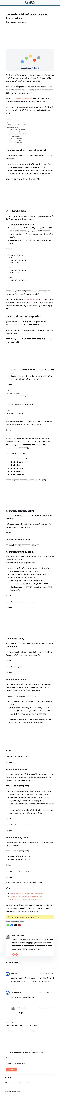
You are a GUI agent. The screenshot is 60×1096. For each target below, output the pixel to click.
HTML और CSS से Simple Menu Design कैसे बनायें (26, 900)
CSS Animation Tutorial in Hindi (18, 125)
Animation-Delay (15, 136)
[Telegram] (3, 1077)
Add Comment (11, 1037)
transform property (32, 299)
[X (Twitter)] (10, 1077)
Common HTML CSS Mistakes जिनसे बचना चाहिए (26, 896)
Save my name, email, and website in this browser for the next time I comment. (26, 1052)
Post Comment (11, 1069)
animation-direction (16, 138)
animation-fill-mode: (16, 140)
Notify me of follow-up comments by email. (19, 1058)
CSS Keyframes (13, 127)
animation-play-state (16, 142)
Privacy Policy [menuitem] (19, 1082)
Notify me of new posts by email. (16, 1063)
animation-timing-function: (18, 134)
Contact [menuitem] (11, 1082)
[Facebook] (5, 1077)
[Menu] (55, 2)
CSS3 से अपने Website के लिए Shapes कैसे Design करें (27, 893)
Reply (52, 973)
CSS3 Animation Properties (16, 129)
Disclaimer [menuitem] (28, 1082)
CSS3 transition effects (23, 98)
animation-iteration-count (18, 131)
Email (34, 1031)
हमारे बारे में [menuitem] (5, 1082)
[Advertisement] (30, 37)
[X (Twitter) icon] (16, 954)
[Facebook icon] (13, 954)
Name (9, 1031)
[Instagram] (8, 1077)
